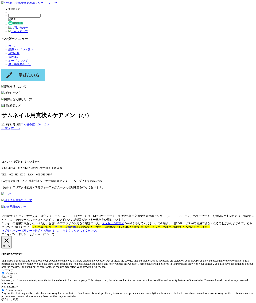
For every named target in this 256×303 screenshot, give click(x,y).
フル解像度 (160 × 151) (35, 124)
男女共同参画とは (19, 64)
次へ (15, 128)
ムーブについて (18, 60)
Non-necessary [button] (9, 286)
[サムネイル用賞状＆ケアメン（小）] (15, 155)
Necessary (11, 273)
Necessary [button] (7, 270)
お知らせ (14, 53)
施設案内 (14, 56)
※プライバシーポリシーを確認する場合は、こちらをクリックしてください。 (50, 230)
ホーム (12, 45)
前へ (5, 128)
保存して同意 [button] (9, 299)
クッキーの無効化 (113, 223)
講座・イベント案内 (20, 49)
